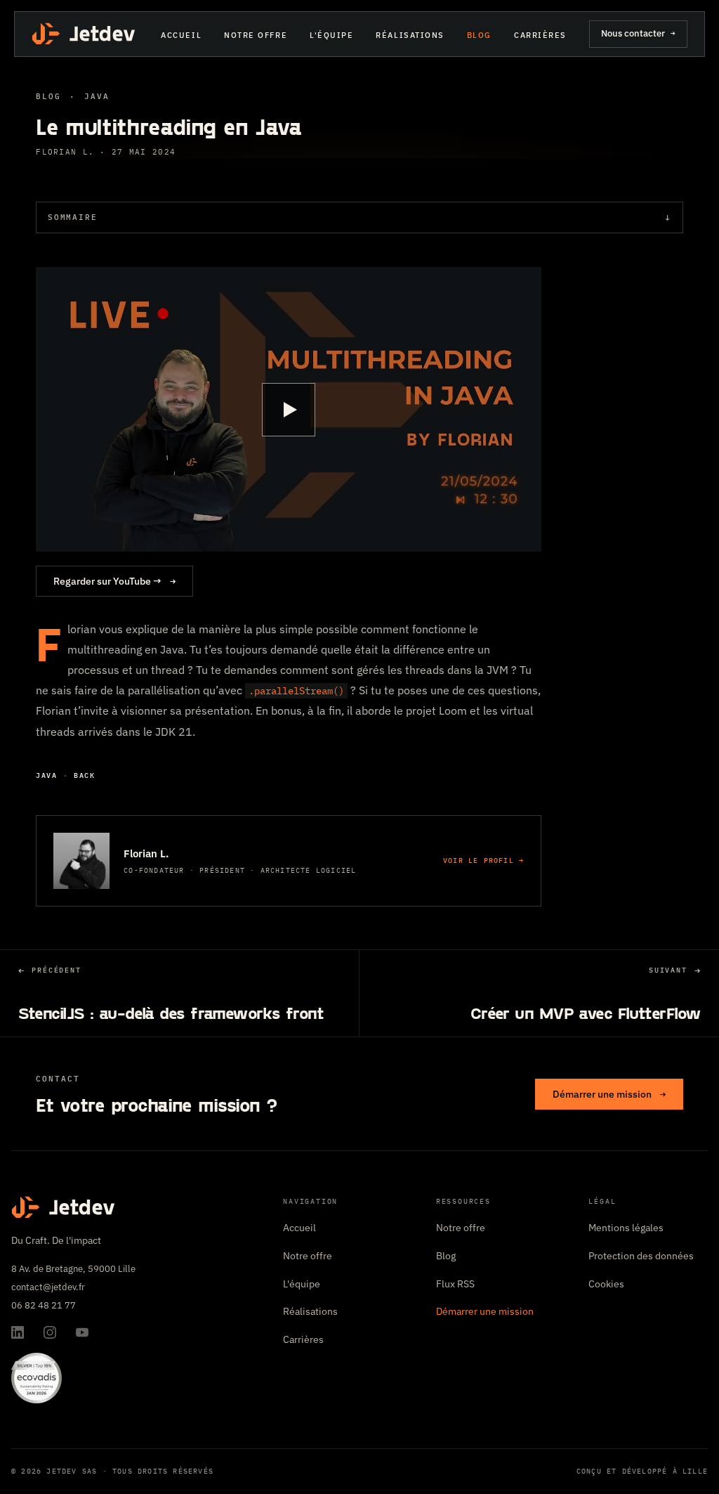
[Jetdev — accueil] (85, 33)
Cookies (606, 1284)
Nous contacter (638, 33)
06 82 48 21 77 (43, 1305)
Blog (479, 35)
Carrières (540, 35)
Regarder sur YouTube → (114, 581)
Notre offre (255, 35)
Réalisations (410, 35)
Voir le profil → (483, 860)
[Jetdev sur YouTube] (82, 1332)
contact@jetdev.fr (48, 1287)
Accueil (181, 35)
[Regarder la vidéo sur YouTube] (288, 409)
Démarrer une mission (609, 1094)
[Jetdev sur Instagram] (49, 1332)
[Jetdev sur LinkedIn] (17, 1332)
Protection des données (641, 1255)
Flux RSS (455, 1284)
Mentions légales (626, 1227)
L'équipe (331, 35)
